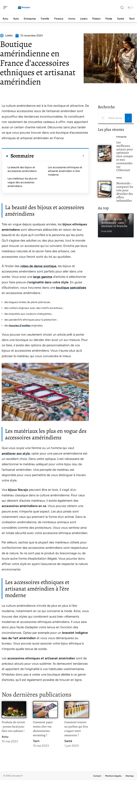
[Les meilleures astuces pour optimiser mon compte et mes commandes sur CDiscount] (104, 153)
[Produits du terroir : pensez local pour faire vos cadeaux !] (14, 709)
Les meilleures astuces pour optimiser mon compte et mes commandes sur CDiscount (124, 156)
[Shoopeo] (24, 7)
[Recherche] (122, 7)
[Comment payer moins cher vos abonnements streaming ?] (45, 709)
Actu (5, 736)
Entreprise (121, 136)
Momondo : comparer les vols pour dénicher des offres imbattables (124, 192)
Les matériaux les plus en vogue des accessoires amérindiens (22, 182)
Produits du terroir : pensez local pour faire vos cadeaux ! (13, 726)
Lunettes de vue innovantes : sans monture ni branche (114, 222)
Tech (36, 741)
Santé (68, 741)
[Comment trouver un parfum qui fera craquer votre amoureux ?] (76, 709)
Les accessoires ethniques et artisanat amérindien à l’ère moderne (65, 171)
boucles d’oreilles (19, 325)
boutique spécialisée (71, 287)
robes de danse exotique (38, 266)
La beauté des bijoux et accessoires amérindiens (22, 169)
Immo (119, 177)
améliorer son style (16, 453)
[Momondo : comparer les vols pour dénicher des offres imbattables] (104, 189)
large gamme (42, 277)
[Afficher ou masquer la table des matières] (59, 156)
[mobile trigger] (6, 7)
